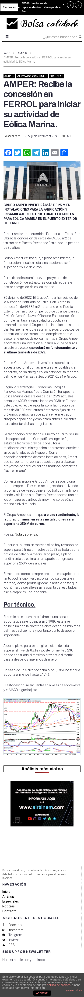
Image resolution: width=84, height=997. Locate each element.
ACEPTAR (42, 993)
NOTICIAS (56, 76)
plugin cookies (74, 990)
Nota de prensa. (26, 534)
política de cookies (58, 985)
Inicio (7, 53)
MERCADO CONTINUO (32, 76)
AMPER (22, 53)
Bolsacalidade (12, 136)
